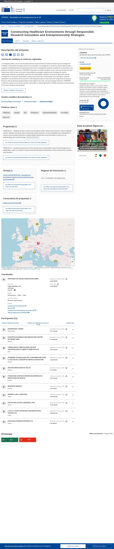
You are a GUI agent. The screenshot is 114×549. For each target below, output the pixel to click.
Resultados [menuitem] (26, 41)
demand (17, 112)
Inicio (4, 22)
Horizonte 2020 (29, 26)
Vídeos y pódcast (40, 22)
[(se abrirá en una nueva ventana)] (15, 9)
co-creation (64, 112)
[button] (71, 10)
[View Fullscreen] (72, 255)
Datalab (56, 22)
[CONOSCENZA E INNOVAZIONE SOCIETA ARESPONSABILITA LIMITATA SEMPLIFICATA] (34, 252)
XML (11, 440)
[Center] (72, 261)
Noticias (49, 22)
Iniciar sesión (62, 10)
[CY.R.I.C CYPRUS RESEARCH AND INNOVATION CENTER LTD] (55, 261)
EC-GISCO (68, 267)
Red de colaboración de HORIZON (27, 312)
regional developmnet (50, 112)
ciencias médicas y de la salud (11, 101)
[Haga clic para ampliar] (73, 329)
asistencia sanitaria (46, 101)
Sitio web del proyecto (88, 58)
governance (34, 112)
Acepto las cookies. (73, 546)
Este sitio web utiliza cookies (14, 546)
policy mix (6, 117)
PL (22, 54)
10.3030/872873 (84, 64)
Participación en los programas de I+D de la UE (27, 310)
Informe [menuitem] (17, 41)
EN (6, 54)
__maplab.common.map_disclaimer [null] (31, 269)
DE (2, 54)
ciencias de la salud (30, 101)
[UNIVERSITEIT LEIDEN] (26, 237)
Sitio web (20, 308)
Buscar (62, 22)
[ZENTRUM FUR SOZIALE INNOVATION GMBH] (38, 243)
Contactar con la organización (26, 305)
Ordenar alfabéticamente (10, 323)
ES (10, 54)
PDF (29, 439)
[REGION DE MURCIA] (20, 257)
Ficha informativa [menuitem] (7, 41)
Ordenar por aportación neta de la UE (38, 323)
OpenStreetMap (29, 267)
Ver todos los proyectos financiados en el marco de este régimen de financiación (56, 188)
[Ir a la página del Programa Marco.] (4, 33)
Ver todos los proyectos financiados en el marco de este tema (18, 185)
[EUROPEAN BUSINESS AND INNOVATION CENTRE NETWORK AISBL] (26, 239)
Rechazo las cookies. (99, 546)
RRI (25, 112)
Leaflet (3, 267)
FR (14, 54)
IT (18, 54)
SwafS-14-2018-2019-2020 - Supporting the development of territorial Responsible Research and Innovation (18, 177)
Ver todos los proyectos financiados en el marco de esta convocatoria (18, 209)
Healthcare (6, 112)
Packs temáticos (12, 22)
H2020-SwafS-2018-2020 (12, 203)
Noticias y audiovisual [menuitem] (38, 41)
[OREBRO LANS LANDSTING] (37, 224)
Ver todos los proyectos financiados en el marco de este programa (26, 142)
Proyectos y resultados (26, 22)
